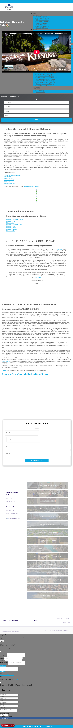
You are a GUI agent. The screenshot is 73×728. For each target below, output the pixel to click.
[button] (8, 725)
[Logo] (36, 7)
